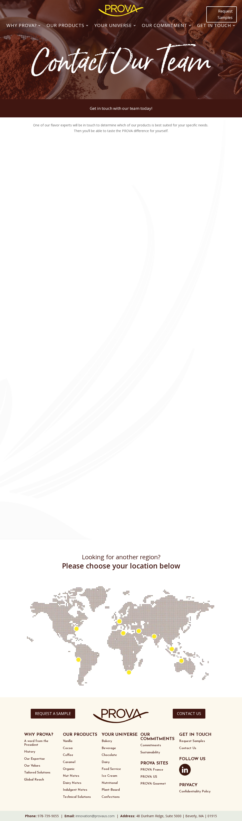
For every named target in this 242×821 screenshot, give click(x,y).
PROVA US (148, 777)
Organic (69, 769)
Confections (111, 797)
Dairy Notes (72, 783)
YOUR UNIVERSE (120, 735)
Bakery (107, 741)
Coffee (68, 755)
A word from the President (36, 742)
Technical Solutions (77, 797)
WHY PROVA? (38, 735)
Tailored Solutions (37, 772)
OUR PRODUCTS (80, 735)
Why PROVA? (21, 25)
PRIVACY (188, 785)
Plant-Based (111, 790)
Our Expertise (34, 759)
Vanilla (67, 741)
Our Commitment (164, 25)
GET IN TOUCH (195, 735)
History (29, 752)
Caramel (69, 762)
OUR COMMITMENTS (157, 737)
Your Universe (113, 25)
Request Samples (225, 14)
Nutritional (110, 783)
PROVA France (151, 770)
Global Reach (34, 779)
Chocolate (109, 755)
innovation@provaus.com (95, 816)
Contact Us (187, 748)
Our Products (65, 25)
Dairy (106, 762)
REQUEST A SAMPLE (53, 713)
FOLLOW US (192, 759)
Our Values (32, 766)
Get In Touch (214, 25)
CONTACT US (189, 713)
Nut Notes (71, 776)
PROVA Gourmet (153, 783)
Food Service (111, 769)
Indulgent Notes (75, 790)
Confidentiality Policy (195, 791)
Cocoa (68, 748)
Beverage (109, 748)
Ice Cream (109, 776)
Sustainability (150, 752)
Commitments (150, 745)
